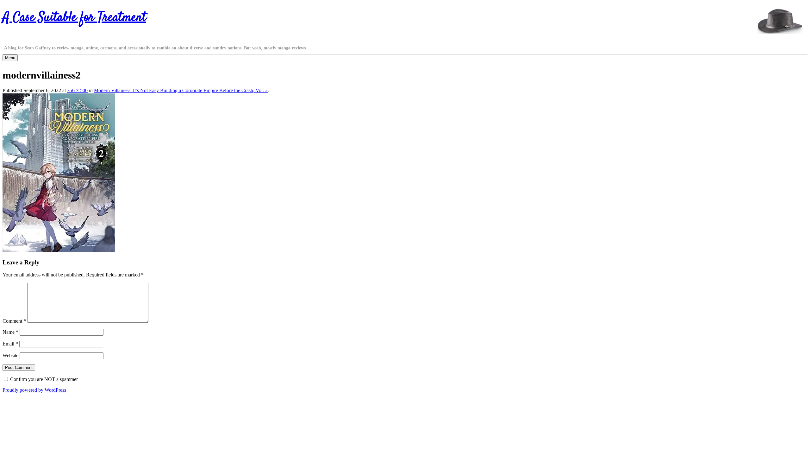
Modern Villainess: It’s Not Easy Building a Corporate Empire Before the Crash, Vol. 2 (181, 90)
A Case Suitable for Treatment (74, 18)
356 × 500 (77, 90)
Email (10, 343)
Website (10, 355)
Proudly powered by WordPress (34, 390)
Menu (10, 57)
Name (10, 332)
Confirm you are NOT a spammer (43, 379)
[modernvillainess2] (59, 250)
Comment (14, 321)
